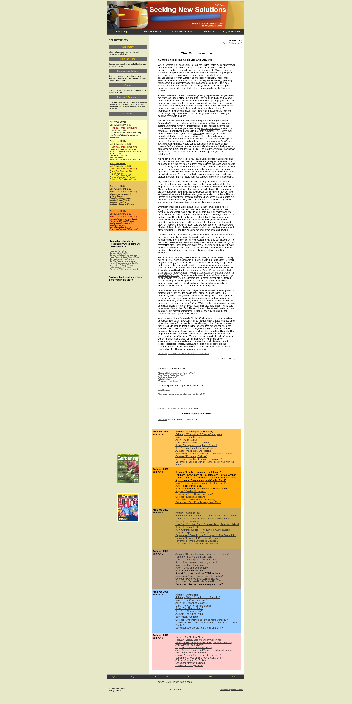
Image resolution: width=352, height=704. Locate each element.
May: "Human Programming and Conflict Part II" (200, 483)
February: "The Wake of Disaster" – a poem (198, 434)
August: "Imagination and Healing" (193, 450)
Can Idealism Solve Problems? (122, 259)
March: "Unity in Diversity (189, 437)
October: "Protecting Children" (191, 456)
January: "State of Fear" (188, 512)
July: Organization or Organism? (191, 652)
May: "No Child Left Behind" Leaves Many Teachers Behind (207, 524)
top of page (175, 689)
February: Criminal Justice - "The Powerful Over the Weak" (206, 515)
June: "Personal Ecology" (189, 527)
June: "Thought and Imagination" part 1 (196, 445)
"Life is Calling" (164, 379)
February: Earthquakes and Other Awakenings (198, 640)
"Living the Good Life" (167, 377)
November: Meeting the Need (190, 663)
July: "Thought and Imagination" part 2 (195, 448)
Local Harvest (164, 390)
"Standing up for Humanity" (169, 381)
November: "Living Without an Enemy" (195, 499)
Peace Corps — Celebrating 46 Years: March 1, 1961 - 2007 (183, 354)
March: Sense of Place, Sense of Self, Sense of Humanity (203, 642)
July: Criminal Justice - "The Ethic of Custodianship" (203, 529)
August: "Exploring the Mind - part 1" (194, 532)
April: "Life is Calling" (186, 439)
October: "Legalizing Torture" (190, 496)
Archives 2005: (118, 186)
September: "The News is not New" (194, 494)
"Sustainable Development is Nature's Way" (176, 373)
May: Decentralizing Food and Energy (194, 647)
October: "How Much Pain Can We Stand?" (198, 538)
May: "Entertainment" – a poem (192, 442)
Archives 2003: (118, 141)
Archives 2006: (118, 211)
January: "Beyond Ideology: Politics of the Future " (202, 554)
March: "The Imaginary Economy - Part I (197, 559)
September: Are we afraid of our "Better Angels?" (199, 658)
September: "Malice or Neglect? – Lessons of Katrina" (204, 453)
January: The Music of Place (189, 637)
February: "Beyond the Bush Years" (194, 556)
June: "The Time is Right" (189, 608)
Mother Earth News (210, 128)
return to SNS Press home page (175, 682)
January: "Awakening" (187, 594)
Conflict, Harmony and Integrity (123, 261)
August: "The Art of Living (189, 614)
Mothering (198, 133)
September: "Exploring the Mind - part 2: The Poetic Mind (205, 535)
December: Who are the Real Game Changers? (199, 627)
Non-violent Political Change (121, 265)
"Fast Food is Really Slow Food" (171, 375)
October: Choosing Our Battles (190, 660)
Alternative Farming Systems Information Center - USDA (181, 394)
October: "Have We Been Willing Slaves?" (197, 578)
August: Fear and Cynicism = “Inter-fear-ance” (198, 655)
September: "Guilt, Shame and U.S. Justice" (199, 576)
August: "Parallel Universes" (190, 491)
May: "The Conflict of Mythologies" (193, 605)
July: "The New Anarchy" (188, 611)
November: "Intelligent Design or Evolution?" (199, 459)
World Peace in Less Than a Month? (125, 257)
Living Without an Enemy (120, 267)
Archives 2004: (118, 163)
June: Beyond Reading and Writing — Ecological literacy (203, 650)
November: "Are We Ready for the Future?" (198, 581)
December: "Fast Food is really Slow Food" (198, 502)
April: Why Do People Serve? (189, 645)
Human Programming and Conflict (124, 263)
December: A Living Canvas (189, 665)
